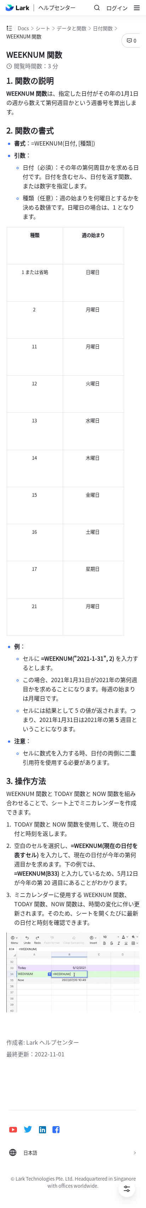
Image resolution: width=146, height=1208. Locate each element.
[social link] (16, 1129)
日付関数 (103, 28)
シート (42, 28)
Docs (23, 28)
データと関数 (71, 28)
